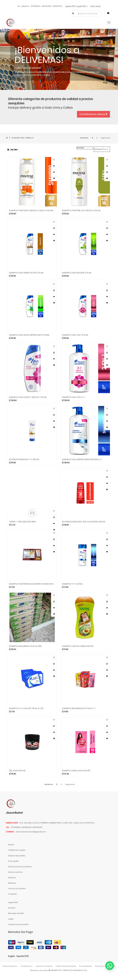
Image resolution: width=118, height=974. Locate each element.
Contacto (12, 894)
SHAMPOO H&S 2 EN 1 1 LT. (73, 397)
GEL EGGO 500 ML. (17, 771)
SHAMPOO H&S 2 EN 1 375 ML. (75, 335)
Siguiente (105, 138)
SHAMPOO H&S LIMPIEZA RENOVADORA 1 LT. (82, 459)
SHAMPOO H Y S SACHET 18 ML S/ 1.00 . (26, 708)
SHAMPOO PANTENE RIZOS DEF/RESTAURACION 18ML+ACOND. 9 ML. (32, 584)
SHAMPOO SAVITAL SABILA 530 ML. (78, 646)
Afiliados (12, 883)
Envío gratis (13, 861)
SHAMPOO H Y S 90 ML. (72, 584)
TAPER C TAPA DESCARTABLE (22, 522)
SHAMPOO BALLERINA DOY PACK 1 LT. (79, 708)
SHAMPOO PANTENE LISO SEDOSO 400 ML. (81, 210)
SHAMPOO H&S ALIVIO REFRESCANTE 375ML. (29, 335)
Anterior (84, 138)
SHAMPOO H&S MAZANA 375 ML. (77, 273)
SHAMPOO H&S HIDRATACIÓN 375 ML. (26, 273)
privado (11, 907)
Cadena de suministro (18, 924)
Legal (10, 919)
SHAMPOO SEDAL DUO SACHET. (76, 771)
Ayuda (11, 844)
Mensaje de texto (16, 913)
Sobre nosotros (15, 872)
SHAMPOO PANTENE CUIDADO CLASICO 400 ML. (31, 210)
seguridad (13, 902)
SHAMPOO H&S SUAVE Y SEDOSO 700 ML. (28, 397)
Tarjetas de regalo (16, 850)
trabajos (12, 877)
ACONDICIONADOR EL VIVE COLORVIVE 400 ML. (84, 522)
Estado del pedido (16, 855)
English (11, 956)
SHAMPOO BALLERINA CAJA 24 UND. (25, 646)
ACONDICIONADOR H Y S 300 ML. (24, 459)
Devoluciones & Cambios (20, 866)
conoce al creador (17, 888)
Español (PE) (23, 956)
